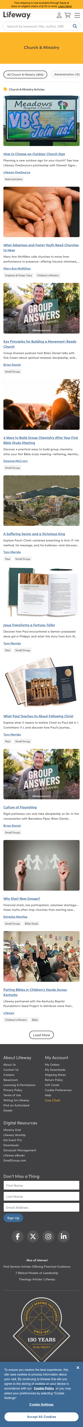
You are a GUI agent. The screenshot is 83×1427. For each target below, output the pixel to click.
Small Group (12, 371)
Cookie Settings (41, 1404)
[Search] (74, 26)
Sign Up (13, 1217)
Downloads (11, 1145)
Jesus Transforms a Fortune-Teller (29, 624)
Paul (7, 559)
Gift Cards (52, 1085)
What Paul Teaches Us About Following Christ (38, 716)
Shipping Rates (55, 1074)
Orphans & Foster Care (18, 275)
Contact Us (11, 1069)
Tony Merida (12, 552)
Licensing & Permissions (19, 1085)
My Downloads (55, 1069)
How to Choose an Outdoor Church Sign (34, 153)
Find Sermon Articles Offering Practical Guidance (36, 1266)
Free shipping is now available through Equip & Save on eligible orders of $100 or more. (41, 4)
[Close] (78, 1367)
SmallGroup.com (14, 1160)
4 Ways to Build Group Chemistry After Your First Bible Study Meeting (40, 440)
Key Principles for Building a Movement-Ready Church (39, 344)
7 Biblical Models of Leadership (37, 1273)
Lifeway (8, 1013)
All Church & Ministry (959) (25, 74)
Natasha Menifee (15, 916)
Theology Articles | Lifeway (37, 1279)
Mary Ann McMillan (17, 268)
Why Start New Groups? (21, 898)
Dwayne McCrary (15, 461)
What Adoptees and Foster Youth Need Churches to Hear (41, 247)
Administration (13, 179)
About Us (9, 1064)
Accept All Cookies (41, 1416)
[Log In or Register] (59, 15)
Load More (41, 1034)
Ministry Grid (12, 1130)
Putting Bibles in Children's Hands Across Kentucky (35, 992)
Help (48, 1095)
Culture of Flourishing (20, 807)
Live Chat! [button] (52, 1100)
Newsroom (10, 1080)
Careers (8, 1074)
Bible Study (31, 923)
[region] (41, 1394)
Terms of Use (12, 1095)
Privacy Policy (12, 1090)
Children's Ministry (48, 275)
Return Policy (54, 1080)
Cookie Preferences (58, 1090)
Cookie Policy (44, 1388)
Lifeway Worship (14, 1135)
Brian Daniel (12, 364)
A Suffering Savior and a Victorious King (34, 533)
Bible (35, 1019)
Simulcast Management (19, 1150)
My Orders (52, 1064)
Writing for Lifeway (16, 1100)
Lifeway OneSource (16, 172)
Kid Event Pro (12, 1140)
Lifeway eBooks (14, 1155)
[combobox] (41, 26)
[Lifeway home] (17, 15)
